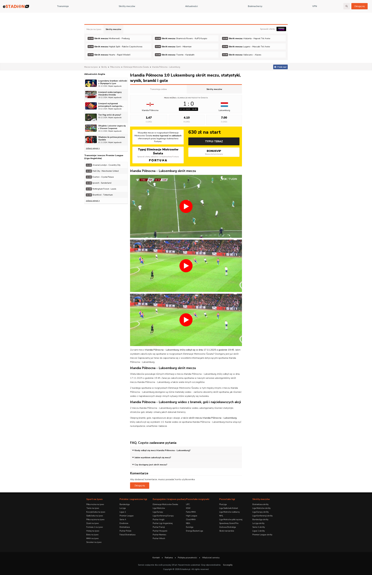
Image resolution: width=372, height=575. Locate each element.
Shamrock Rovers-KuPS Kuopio (181, 38)
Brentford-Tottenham (100, 194)
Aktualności (191, 6)
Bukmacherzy (255, 6)
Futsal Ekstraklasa (127, 534)
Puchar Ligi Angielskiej (163, 523)
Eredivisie (124, 523)
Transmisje (63, 6)
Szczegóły (228, 565)
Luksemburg (224, 110)
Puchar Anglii (158, 519)
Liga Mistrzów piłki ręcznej (230, 519)
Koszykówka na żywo (95, 512)
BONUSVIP (214, 152)
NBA (188, 523)
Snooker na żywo (94, 542)
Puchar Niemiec (159, 534)
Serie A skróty (258, 527)
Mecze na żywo (94, 29)
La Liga (123, 508)
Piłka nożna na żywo (95, 504)
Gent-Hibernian (174, 46)
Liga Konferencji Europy (163, 515)
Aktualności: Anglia (94, 74)
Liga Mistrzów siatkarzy (229, 512)
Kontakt (156, 557)
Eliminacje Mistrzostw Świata (193, 98)
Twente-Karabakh (175, 54)
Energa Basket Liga (194, 530)
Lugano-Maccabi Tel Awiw (246, 46)
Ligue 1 (123, 512)
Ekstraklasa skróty (260, 504)
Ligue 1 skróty (258, 530)
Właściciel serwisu (211, 557)
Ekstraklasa (125, 527)
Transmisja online (158, 89)
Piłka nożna (170, 98)
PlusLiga (223, 504)
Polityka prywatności (187, 557)
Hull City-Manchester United (103, 171)
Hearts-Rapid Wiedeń (109, 54)
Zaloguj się (359, 6)
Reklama (169, 557)
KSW (188, 508)
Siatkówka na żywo (94, 515)
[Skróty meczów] (16, 6)
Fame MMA (191, 512)
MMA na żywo (92, 538)
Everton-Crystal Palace (100, 177)
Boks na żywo (92, 534)
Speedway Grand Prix (228, 523)
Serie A (123, 519)
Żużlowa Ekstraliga (227, 527)
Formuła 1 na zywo (94, 527)
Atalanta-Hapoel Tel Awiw (246, 38)
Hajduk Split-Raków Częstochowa (115, 46)
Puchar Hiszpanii (160, 530)
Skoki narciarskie (226, 530)
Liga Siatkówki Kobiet (228, 508)
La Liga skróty (258, 523)
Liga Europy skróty (260, 512)
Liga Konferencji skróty (262, 515)
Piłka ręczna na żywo (95, 519)
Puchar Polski (125, 530)
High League (191, 515)
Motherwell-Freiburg (109, 38)
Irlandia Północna (150, 110)
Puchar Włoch (159, 538)
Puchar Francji (159, 527)
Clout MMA (191, 519)
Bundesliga (125, 504)
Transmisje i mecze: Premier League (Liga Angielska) (103, 157)
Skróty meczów (127, 6)
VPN (314, 6)
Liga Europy (158, 512)
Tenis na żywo (92, 508)
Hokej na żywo (92, 530)
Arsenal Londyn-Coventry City (103, 165)
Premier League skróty (262, 534)
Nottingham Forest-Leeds (101, 188)
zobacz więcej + (93, 148)
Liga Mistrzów (159, 508)
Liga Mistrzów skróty (261, 508)
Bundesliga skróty (260, 519)
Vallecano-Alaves (242, 54)
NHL (221, 515)
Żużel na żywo (92, 523)
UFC (188, 504)
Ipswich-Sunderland (99, 183)
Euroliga (189, 527)
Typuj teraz (214, 141)
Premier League (127, 515)
